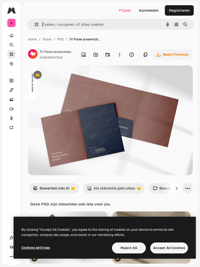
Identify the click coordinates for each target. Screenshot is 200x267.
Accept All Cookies (169, 248)
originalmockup (51, 57)
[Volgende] (176, 188)
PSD (60, 39)
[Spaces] (11, 90)
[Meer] (11, 256)
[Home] (11, 35)
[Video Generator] (11, 109)
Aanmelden (149, 10)
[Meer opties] (119, 54)
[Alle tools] (11, 80)
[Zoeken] (11, 45)
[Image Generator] (11, 99)
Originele (62, 75)
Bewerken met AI (51, 189)
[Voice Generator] (11, 118)
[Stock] (11, 54)
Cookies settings (35, 247)
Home (32, 39)
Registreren (179, 10)
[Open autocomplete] (34, 24)
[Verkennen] (11, 63)
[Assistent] (11, 127)
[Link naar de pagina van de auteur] (33, 54)
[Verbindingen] (11, 238)
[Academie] (11, 247)
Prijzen (125, 10)
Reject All (129, 248)
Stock (47, 39)
